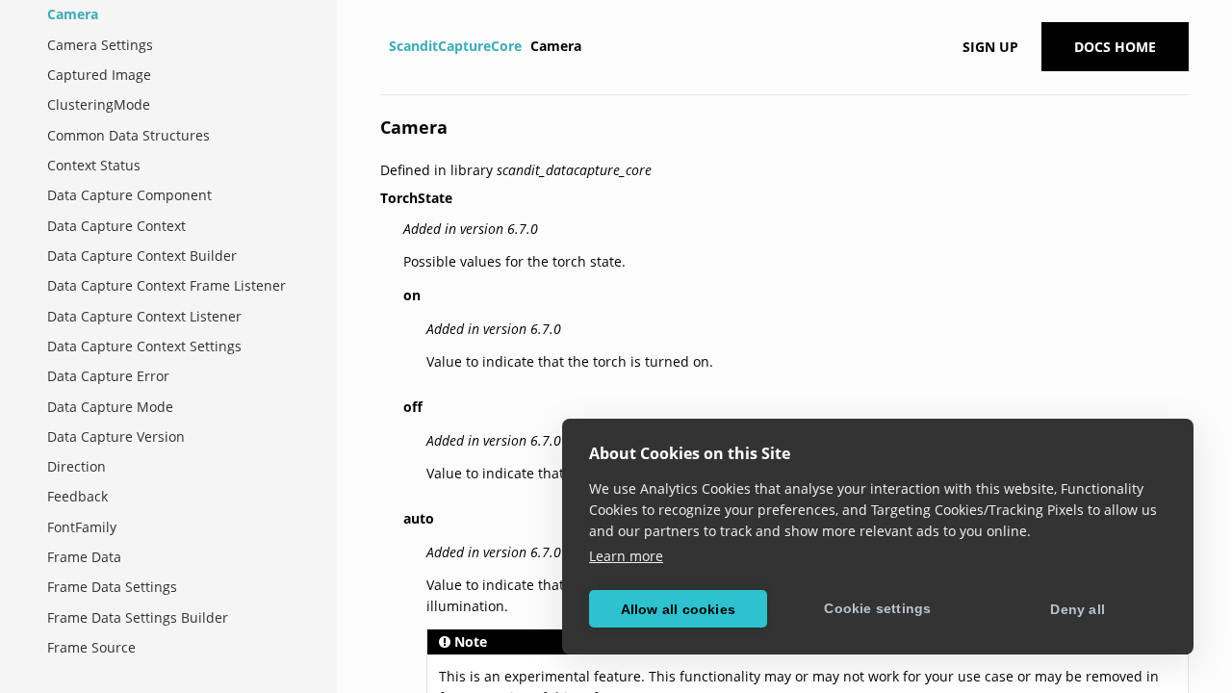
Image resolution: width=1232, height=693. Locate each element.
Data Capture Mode (110, 407)
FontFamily (81, 527)
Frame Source (91, 647)
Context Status (94, 165)
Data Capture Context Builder (142, 255)
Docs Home (1115, 47)
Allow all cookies (678, 609)
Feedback (77, 496)
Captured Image (99, 74)
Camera (72, 14)
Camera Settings (100, 45)
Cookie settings (877, 608)
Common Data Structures (128, 135)
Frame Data (84, 557)
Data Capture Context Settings (144, 346)
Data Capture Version (116, 436)
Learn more (626, 556)
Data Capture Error (108, 376)
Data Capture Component (129, 195)
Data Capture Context (116, 226)
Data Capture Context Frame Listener (166, 285)
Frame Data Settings (112, 587)
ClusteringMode (98, 104)
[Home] (382, 46)
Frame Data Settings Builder (137, 617)
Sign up (990, 47)
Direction (76, 466)
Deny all (1077, 609)
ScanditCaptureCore (455, 46)
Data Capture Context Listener (144, 316)
